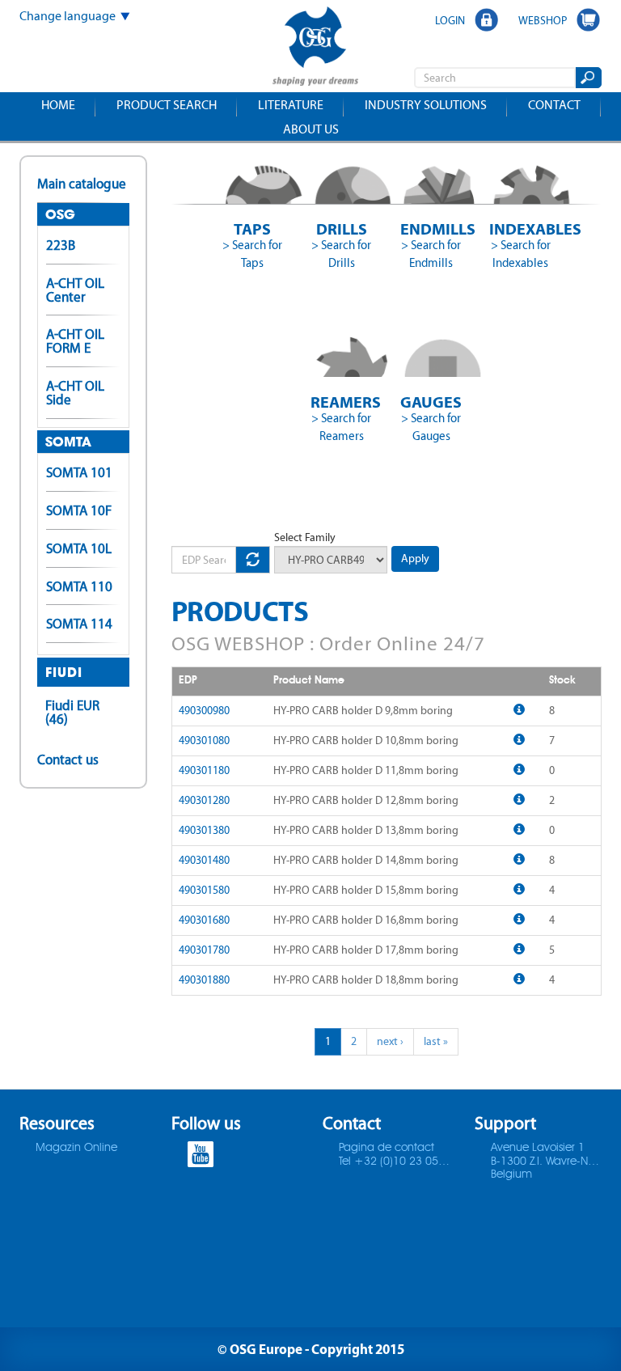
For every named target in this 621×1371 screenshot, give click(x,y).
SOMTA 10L (79, 548)
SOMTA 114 (79, 624)
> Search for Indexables (521, 254)
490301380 (204, 830)
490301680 (204, 920)
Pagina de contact (386, 1147)
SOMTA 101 (79, 472)
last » (436, 1041)
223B (60, 245)
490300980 (204, 710)
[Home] (315, 48)
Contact (554, 104)
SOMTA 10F (79, 510)
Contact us (68, 759)
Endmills (431, 228)
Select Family (305, 537)
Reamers (341, 401)
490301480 (204, 860)
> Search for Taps (252, 254)
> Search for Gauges (431, 427)
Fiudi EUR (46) (72, 712)
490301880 (204, 980)
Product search (166, 104)
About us (311, 129)
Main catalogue (81, 184)
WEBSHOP (542, 20)
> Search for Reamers (341, 427)
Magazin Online (76, 1147)
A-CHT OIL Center (75, 290)
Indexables (520, 228)
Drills (341, 228)
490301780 (204, 950)
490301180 (204, 770)
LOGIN (450, 20)
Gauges (431, 401)
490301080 (204, 740)
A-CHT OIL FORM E (75, 341)
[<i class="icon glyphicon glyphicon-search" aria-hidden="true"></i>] (587, 77)
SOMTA (68, 442)
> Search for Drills (341, 254)
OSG (60, 214)
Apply (415, 558)
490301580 (204, 890)
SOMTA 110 (79, 586)
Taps (252, 228)
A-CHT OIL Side (75, 393)
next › (390, 1041)
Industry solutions (426, 104)
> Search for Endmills (431, 254)
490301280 (204, 800)
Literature (290, 104)
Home (58, 104)
